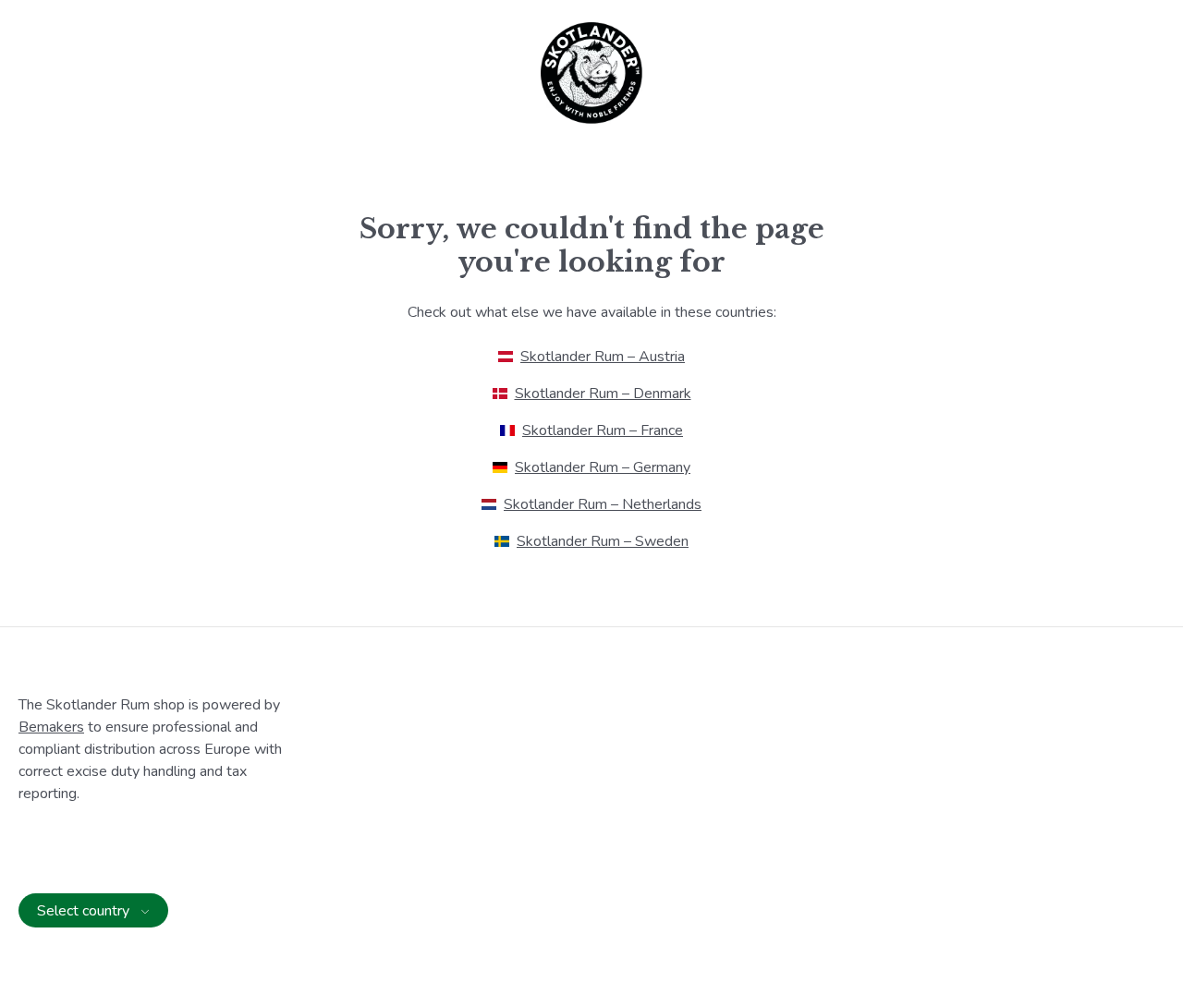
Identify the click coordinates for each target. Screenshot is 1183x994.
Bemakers (51, 727)
